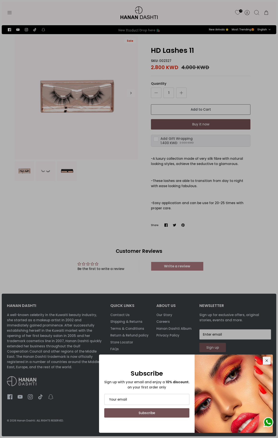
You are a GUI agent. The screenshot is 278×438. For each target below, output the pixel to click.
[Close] (267, 361)
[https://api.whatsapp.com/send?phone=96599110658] (268, 423)
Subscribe (147, 413)
